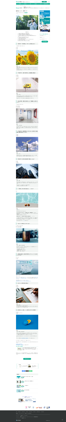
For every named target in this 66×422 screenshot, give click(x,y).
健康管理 (26, 12)
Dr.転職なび (21, 415)
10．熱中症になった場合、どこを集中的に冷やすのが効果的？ (24, 40)
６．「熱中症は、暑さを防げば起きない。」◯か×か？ (23, 37)
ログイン (49, 1)
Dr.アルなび (25, 415)
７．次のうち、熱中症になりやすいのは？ (22, 38)
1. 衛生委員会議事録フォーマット (43, 35)
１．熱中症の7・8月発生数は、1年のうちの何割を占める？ (23, 33)
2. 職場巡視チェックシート (42, 37)
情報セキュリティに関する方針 (28, 413)
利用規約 (17, 413)
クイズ (17, 13)
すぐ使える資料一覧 (45, 41)
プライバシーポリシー (21, 413)
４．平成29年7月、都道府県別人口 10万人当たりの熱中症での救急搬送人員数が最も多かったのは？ (27, 36)
